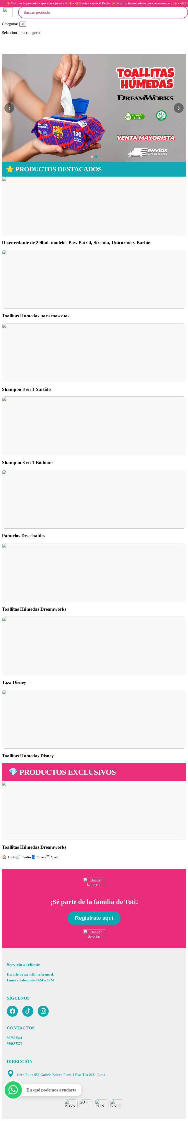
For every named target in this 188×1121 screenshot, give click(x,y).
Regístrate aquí (94, 918)
